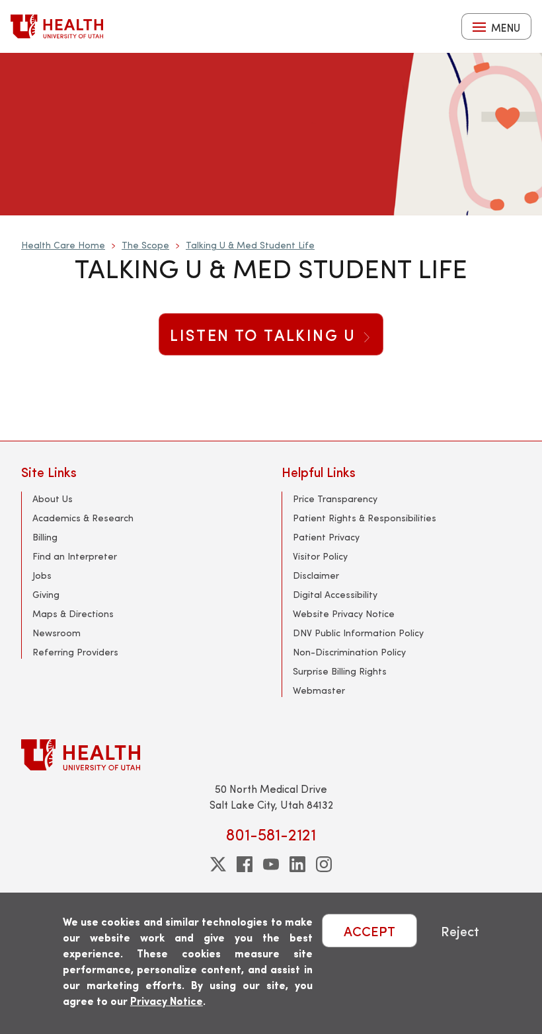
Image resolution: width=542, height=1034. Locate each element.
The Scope (145, 245)
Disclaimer (316, 575)
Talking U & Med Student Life (250, 245)
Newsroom (56, 632)
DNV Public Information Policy (358, 632)
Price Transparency (335, 498)
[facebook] (244, 864)
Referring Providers (75, 652)
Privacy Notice (166, 1000)
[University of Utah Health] (57, 26)
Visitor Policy (320, 556)
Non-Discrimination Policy (349, 652)
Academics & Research (83, 517)
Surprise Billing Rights (340, 671)
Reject (460, 931)
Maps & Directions (73, 613)
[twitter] (218, 864)
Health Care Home (63, 245)
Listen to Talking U (266, 334)
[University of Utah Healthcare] (271, 754)
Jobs (42, 575)
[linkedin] (297, 864)
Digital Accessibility (335, 594)
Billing (45, 537)
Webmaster (319, 690)
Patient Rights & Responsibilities (364, 517)
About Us (52, 498)
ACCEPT (369, 931)
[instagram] (324, 864)
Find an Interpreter (74, 556)
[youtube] (271, 864)
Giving (45, 594)
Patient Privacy (326, 537)
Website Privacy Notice (344, 613)
